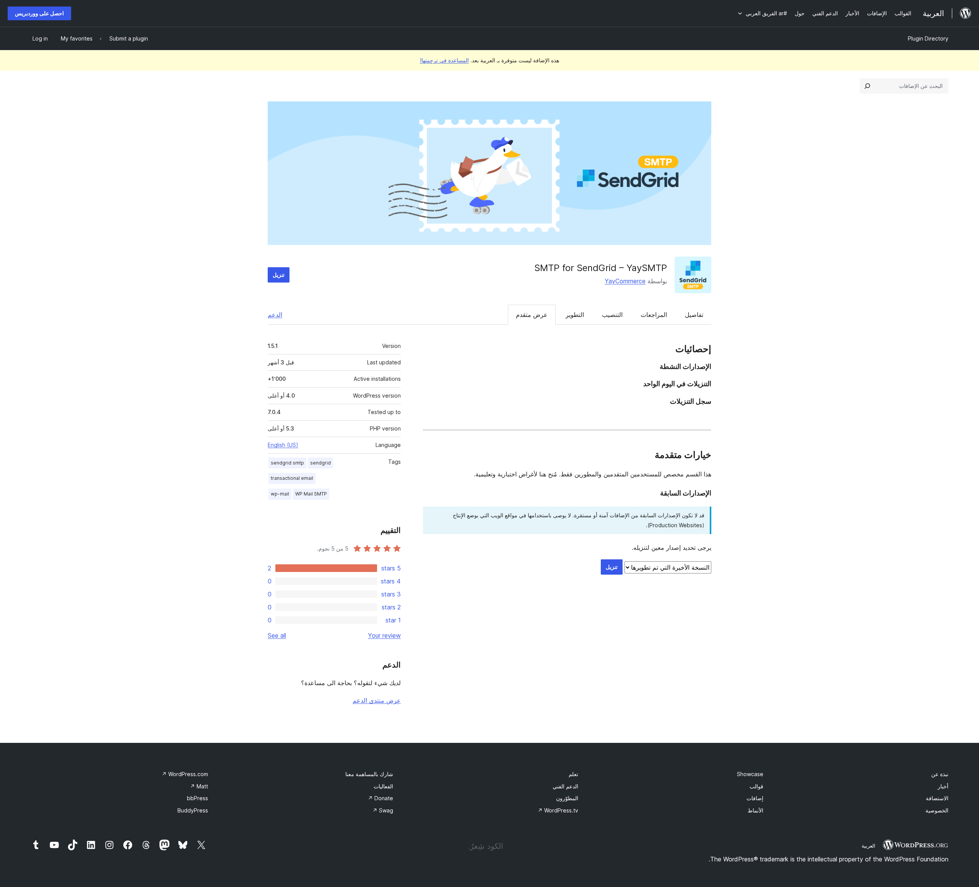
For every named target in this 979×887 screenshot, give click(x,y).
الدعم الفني (565, 786)
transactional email (292, 478)
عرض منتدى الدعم (377, 700)
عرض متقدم (532, 314)
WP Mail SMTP (311, 494)
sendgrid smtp (287, 463)
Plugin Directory (928, 38)
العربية (868, 846)
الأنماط (755, 810)
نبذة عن (939, 774)
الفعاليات (383, 786)
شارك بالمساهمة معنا (369, 774)
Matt (199, 786)
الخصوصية (936, 810)
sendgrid (320, 463)
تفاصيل (694, 314)
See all (277, 635)
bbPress (197, 798)
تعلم (573, 774)
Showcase (750, 774)
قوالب (756, 786)
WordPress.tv (558, 810)
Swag (382, 810)
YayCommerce (625, 281)
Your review (384, 635)
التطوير (575, 314)
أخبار (943, 786)
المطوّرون (567, 798)
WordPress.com (185, 774)
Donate (380, 798)
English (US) (283, 445)
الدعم (275, 314)
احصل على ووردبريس (39, 13)
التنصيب (612, 314)
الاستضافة (937, 798)
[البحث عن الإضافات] (867, 86)
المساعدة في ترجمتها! (444, 60)
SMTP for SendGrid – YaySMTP (600, 267)
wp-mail (280, 494)
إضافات (754, 798)
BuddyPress (192, 810)
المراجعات (654, 314)
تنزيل (279, 274)
